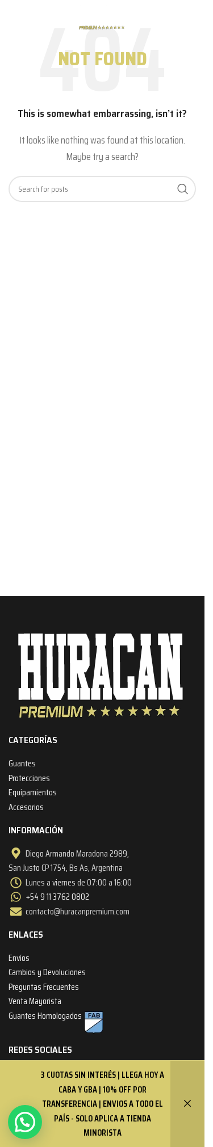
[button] (25, 1122)
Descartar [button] (187, 1104)
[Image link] (101, 674)
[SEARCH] (183, 189)
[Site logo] (102, 16)
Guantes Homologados (45, 1016)
